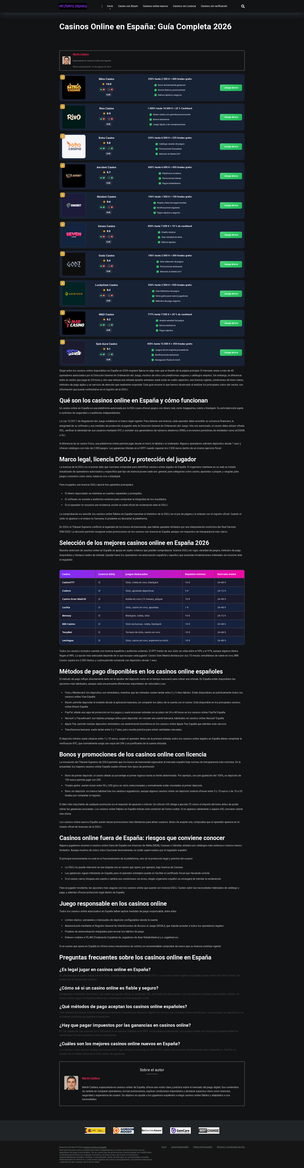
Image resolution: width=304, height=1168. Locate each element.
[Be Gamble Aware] (152, 1130)
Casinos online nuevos (155, 6)
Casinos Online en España (94, 1147)
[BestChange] (209, 1130)
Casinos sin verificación (214, 6)
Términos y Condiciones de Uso (231, 1147)
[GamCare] (180, 1130)
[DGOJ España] (95, 1130)
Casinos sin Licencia (184, 6)
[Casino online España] (73, 5)
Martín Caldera (81, 54)
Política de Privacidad (202, 1147)
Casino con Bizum (128, 6)
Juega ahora (231, 87)
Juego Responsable (179, 1147)
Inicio (110, 6)
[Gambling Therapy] (123, 1130)
